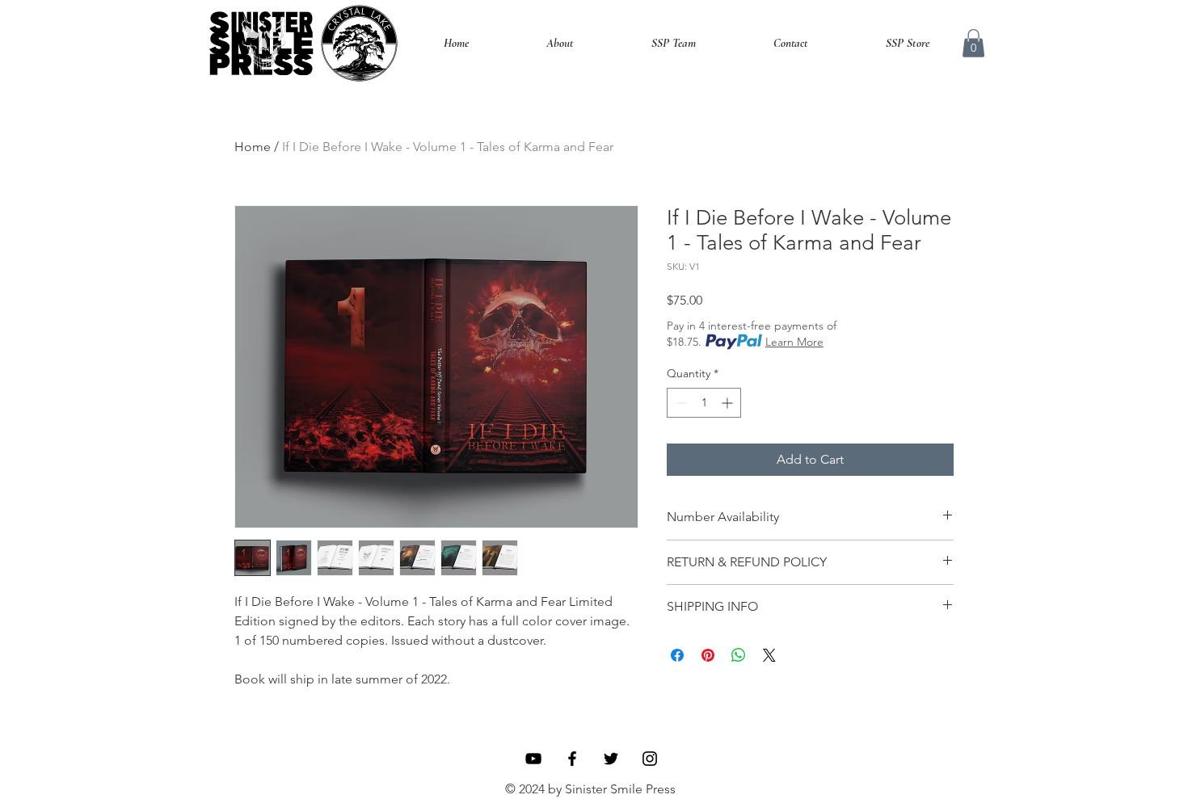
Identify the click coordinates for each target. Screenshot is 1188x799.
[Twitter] (611, 758)
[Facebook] (572, 758)
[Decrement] (679, 403)
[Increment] (728, 403)
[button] (973, 43)
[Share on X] (769, 655)
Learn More (794, 341)
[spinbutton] (703, 403)
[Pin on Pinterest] (708, 655)
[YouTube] (533, 758)
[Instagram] (649, 758)
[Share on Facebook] (677, 655)
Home (252, 146)
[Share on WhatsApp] (738, 655)
